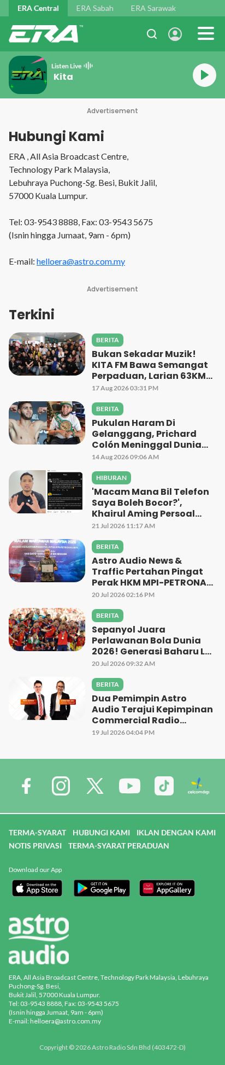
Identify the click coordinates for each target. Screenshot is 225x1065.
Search (152, 33)
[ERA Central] (46, 34)
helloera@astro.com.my (81, 261)
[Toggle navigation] (206, 33)
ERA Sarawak (153, 8)
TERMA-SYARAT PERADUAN (118, 845)
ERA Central (38, 8)
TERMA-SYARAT (37, 832)
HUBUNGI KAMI (101, 832)
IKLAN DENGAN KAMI (176, 832)
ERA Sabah (95, 8)
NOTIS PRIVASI (35, 845)
